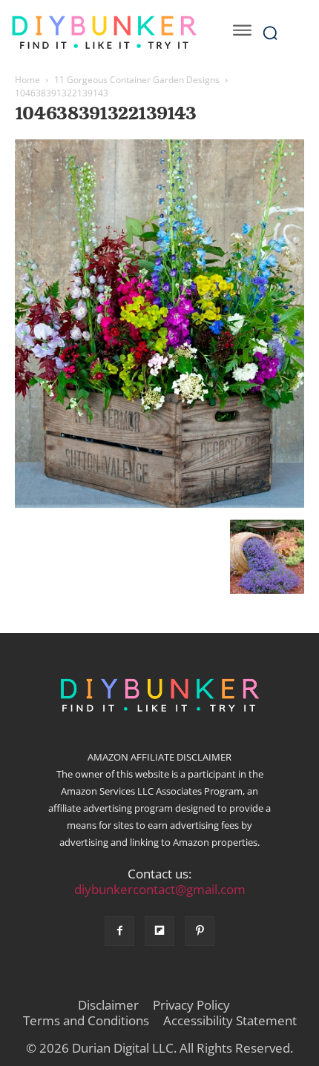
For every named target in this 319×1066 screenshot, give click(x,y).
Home (27, 79)
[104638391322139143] (159, 504)
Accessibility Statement (230, 1020)
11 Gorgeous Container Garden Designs (137, 79)
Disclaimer (108, 1005)
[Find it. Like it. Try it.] (103, 32)
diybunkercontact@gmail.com (160, 889)
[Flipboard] (159, 931)
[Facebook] (119, 931)
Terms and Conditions (86, 1020)
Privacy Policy (191, 1005)
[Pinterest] (199, 931)
